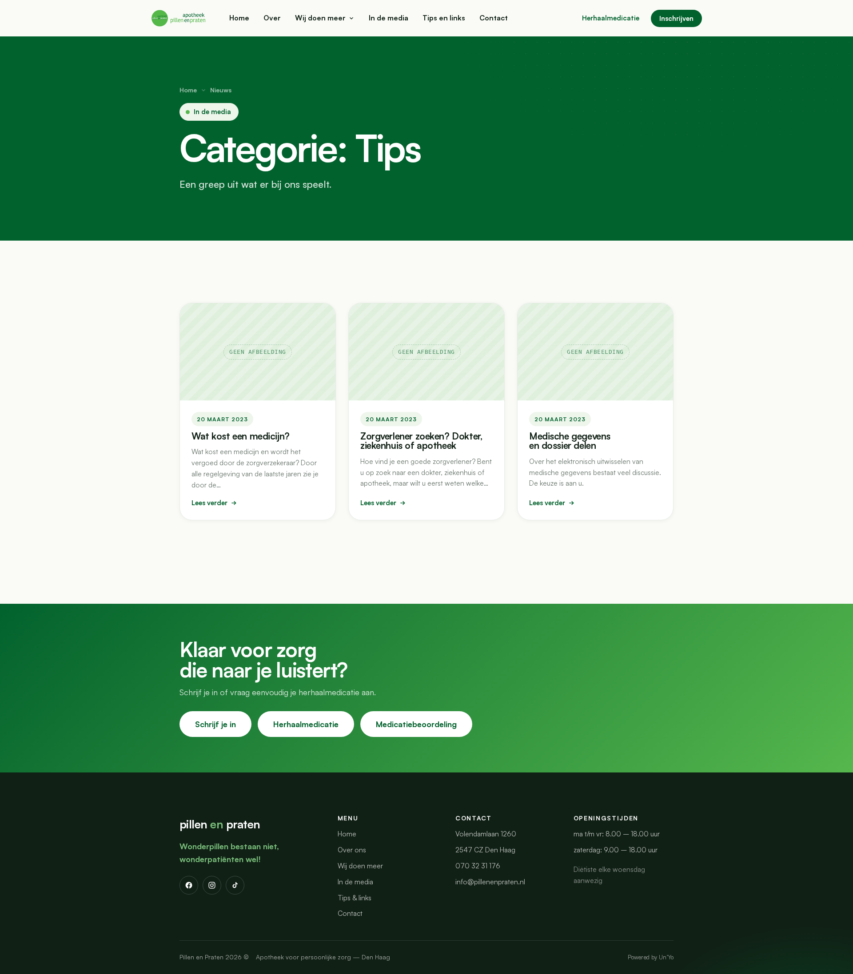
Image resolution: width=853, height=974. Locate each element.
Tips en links (444, 17)
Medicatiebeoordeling (416, 724)
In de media (388, 17)
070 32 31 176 (477, 865)
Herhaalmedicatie (610, 18)
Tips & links (354, 897)
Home (239, 17)
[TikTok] (235, 885)
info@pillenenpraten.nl (490, 881)
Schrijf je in (215, 724)
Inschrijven (676, 18)
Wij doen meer (320, 17)
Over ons (352, 849)
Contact (493, 17)
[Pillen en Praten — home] (179, 18)
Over (272, 17)
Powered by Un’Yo (651, 957)
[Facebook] (188, 885)
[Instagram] (212, 885)
